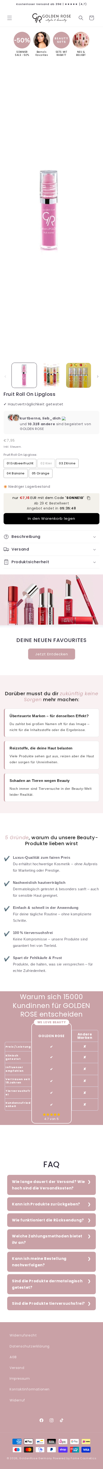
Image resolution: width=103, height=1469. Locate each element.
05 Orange (41, 473)
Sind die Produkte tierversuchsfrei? (48, 1303)
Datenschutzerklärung (30, 1346)
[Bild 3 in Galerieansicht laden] (78, 375)
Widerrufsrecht (23, 1335)
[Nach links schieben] (5, 376)
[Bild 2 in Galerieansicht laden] (51, 375)
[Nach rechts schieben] (97, 376)
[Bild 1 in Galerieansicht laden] (24, 375)
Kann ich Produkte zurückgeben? (46, 1204)
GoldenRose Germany (35, 1458)
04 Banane (16, 473)
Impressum (20, 1378)
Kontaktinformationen (30, 1389)
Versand (17, 1367)
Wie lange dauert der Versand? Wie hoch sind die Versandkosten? (48, 1185)
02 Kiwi (46, 463)
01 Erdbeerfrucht (20, 463)
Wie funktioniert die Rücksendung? (48, 1220)
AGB (13, 1357)
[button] (9, 18)
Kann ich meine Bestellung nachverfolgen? (39, 1261)
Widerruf (17, 1400)
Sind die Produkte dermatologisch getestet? (47, 1284)
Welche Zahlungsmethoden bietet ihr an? (47, 1239)
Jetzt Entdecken (51, 654)
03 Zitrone (67, 463)
